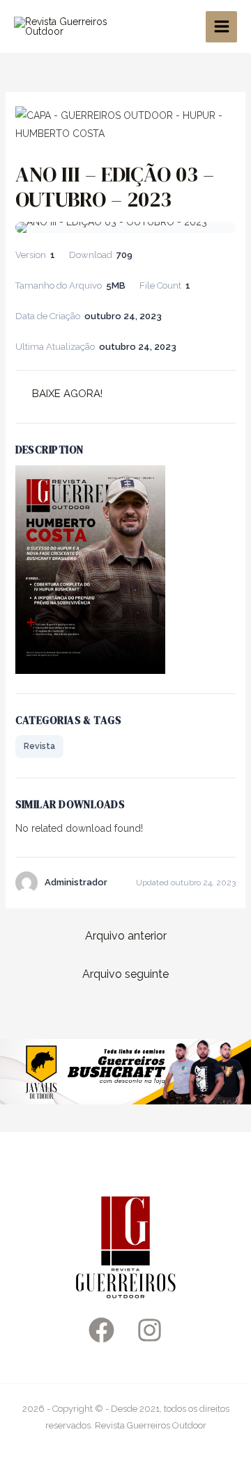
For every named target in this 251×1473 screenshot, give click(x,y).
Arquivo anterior (126, 935)
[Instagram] (149, 1330)
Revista (39, 746)
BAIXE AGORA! (67, 393)
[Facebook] (101, 1330)
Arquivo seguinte (125, 974)
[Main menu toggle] (221, 26)
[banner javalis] (125, 1071)
